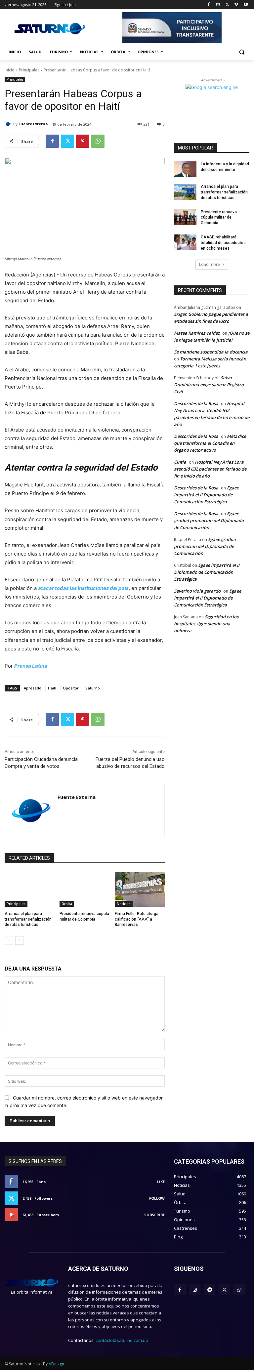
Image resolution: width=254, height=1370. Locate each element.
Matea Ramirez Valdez (197, 333)
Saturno (92, 687)
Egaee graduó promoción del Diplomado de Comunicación (209, 520)
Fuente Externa (33, 123)
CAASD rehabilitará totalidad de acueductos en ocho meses (223, 243)
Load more (209, 264)
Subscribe (154, 1214)
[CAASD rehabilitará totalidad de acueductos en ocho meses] (185, 242)
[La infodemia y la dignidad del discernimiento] (185, 169)
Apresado (32, 687)
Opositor (71, 687)
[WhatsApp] (98, 141)
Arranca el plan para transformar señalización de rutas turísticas (28, 919)
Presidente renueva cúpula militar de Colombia (219, 218)
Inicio (10, 70)
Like (161, 1181)
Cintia (180, 462)
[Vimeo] (236, 5)
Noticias (124, 903)
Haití (52, 687)
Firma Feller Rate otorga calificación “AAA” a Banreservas (136, 919)
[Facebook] (209, 5)
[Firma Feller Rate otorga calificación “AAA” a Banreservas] (140, 889)
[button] (241, 52)
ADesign (56, 1364)
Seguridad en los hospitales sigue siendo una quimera (206, 624)
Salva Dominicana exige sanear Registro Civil (209, 384)
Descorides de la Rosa (196, 403)
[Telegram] (209, 1289)
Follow (157, 1198)
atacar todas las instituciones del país (83, 588)
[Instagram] (218, 5)
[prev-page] (9, 940)
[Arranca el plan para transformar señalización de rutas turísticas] (30, 889)
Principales (29, 70)
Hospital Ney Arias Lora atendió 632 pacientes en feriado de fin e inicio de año (210, 469)
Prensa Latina (30, 666)
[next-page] (19, 940)
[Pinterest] (82, 141)
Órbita (67, 903)
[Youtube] (245, 5)
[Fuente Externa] (9, 124)
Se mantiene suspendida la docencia (211, 352)
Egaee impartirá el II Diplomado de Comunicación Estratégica (206, 495)
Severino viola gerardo (197, 591)
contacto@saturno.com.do (122, 1340)
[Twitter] (227, 5)
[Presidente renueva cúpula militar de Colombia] (84, 889)
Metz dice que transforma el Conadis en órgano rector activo (210, 443)
